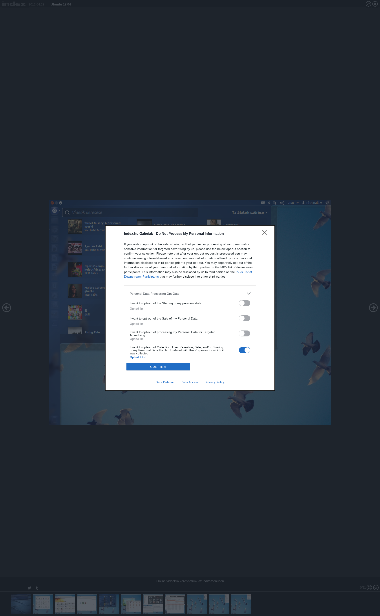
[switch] (244, 303)
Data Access (190, 382)
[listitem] (190, 293)
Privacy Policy (215, 382)
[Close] (266, 234)
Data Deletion (165, 382)
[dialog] (190, 308)
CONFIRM (158, 366)
